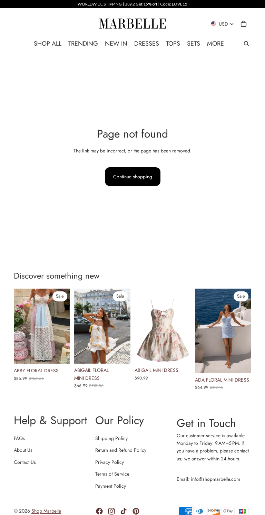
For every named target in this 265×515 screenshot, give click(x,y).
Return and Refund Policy (120, 450)
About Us (23, 450)
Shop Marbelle (46, 510)
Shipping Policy (111, 438)
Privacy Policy (109, 462)
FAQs (19, 438)
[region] (132, 4)
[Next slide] (62, 326)
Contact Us (25, 462)
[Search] (246, 43)
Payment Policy (110, 486)
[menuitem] (215, 43)
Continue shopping (132, 176)
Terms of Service (112, 473)
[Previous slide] (21, 326)
